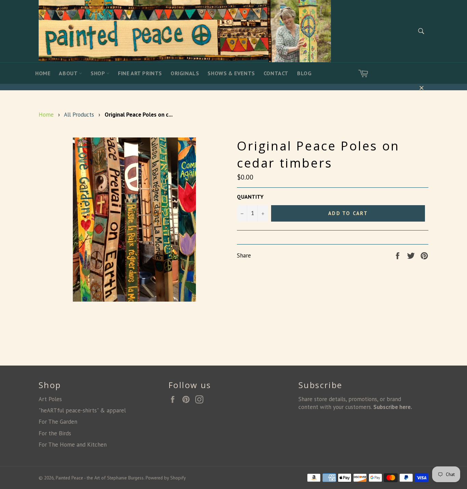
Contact (276, 73)
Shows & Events (231, 73)
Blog (304, 73)
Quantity (250, 196)
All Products (79, 114)
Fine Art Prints (140, 73)
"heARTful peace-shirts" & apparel (82, 410)
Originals (185, 73)
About (69, 73)
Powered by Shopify (166, 478)
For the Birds (55, 433)
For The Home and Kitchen (73, 444)
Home (42, 73)
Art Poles (50, 399)
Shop (98, 73)
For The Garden (58, 421)
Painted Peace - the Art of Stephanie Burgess (100, 478)
